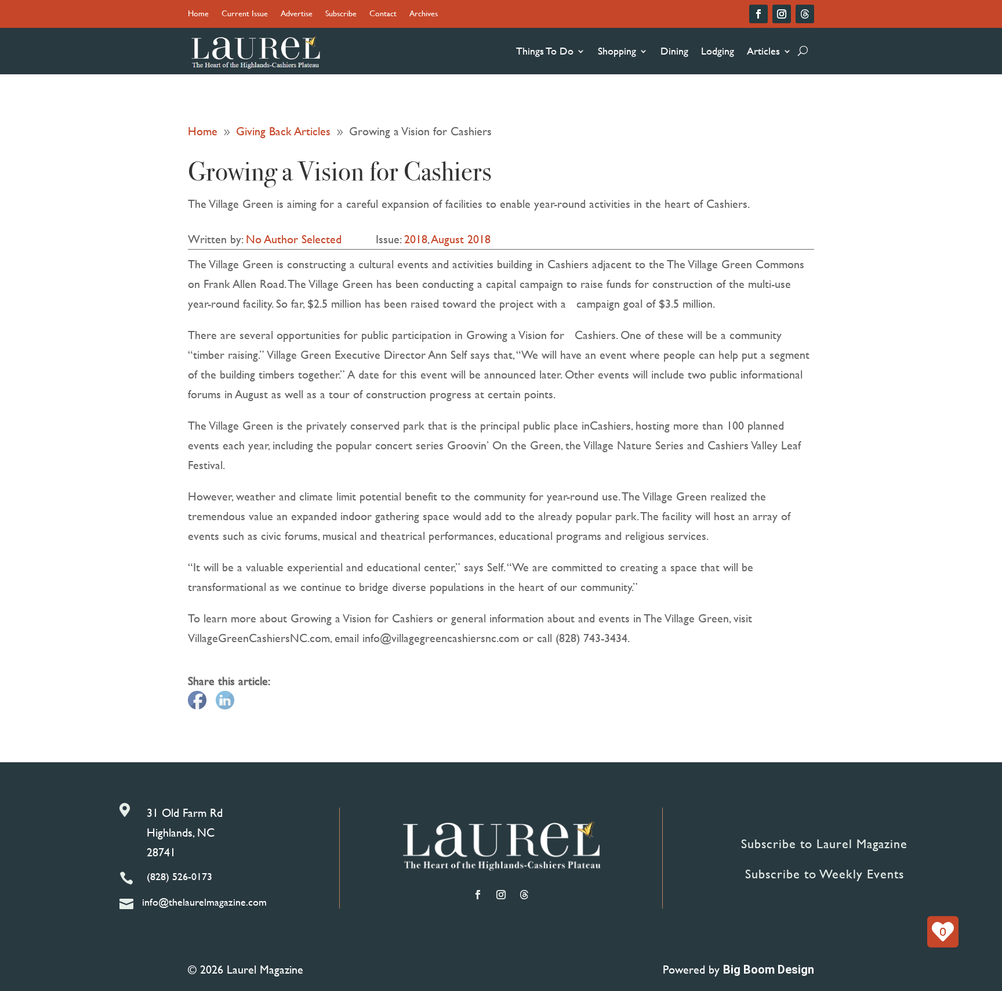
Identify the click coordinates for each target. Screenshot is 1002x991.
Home (198, 14)
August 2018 (461, 238)
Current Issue (245, 14)
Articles (763, 51)
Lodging (717, 51)
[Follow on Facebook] (758, 14)
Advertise (297, 14)
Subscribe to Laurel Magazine (824, 844)
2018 (415, 238)
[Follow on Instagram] (781, 14)
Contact (383, 14)
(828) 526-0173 (179, 876)
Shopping (617, 51)
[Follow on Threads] (805, 14)
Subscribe (341, 14)
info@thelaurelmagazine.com (204, 902)
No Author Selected (294, 238)
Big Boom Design (768, 969)
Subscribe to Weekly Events (824, 874)
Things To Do (544, 51)
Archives (423, 14)
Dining (674, 51)
